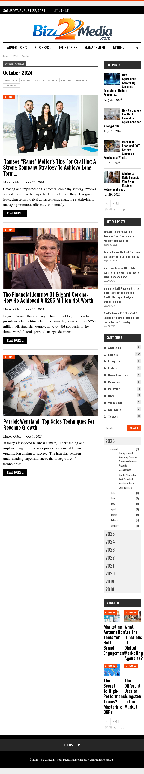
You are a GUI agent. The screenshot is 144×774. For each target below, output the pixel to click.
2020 (110, 573)
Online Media (115, 402)
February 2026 (12, 85)
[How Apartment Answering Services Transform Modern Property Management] (112, 79)
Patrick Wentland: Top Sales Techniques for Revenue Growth (48, 424)
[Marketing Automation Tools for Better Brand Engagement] (112, 616)
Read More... (15, 213)
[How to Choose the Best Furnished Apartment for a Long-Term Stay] (112, 114)
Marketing (114, 389)
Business (41, 47)
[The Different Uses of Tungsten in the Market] (132, 670)
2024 (110, 541)
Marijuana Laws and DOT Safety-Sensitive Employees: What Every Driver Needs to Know (121, 272)
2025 (110, 533)
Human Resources (118, 375)
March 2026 (81, 80)
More (117, 47)
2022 (110, 557)
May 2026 (52, 80)
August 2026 (11, 80)
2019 (109, 581)
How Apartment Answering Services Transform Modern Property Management (119, 236)
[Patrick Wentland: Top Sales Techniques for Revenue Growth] (50, 385)
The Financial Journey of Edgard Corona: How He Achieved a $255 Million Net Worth (48, 297)
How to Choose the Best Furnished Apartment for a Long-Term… (122, 118)
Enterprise (68, 47)
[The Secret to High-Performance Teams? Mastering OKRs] (112, 670)
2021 (109, 565)
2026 (110, 440)
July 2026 (25, 80)
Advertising (17, 47)
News (111, 395)
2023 (110, 549)
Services (113, 416)
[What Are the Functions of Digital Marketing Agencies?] (132, 616)
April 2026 (66, 80)
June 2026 (39, 80)
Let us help (61, 10)
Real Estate (114, 409)
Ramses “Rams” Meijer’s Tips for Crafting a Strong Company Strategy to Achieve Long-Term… (49, 167)
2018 (109, 589)
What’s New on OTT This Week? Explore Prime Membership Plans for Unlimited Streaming (121, 317)
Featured (113, 368)
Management (95, 47)
